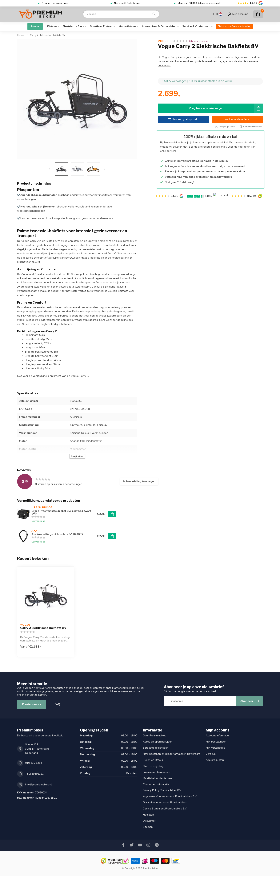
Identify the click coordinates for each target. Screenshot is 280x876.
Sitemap (148, 827)
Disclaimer (149, 821)
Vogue (163, 41)
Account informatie (217, 735)
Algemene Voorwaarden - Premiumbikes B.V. (170, 796)
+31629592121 (34, 774)
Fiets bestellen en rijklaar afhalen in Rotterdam (171, 754)
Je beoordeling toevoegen (139, 481)
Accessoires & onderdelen (159, 26)
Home (35, 26)
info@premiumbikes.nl (38, 784)
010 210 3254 (33, 763)
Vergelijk (211, 754)
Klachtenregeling (153, 766)
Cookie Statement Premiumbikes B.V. (165, 808)
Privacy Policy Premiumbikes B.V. (162, 790)
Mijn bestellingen (216, 741)
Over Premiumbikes (154, 735)
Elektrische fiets (73, 26)
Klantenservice (31, 704)
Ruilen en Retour (153, 760)
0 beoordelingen (198, 41)
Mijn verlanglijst (215, 748)
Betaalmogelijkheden (155, 748)
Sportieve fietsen (101, 26)
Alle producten (215, 760)
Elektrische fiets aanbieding (234, 26)
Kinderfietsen (127, 26)
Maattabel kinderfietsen (157, 778)
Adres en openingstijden (157, 741)
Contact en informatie (156, 784)
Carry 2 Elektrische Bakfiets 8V (47, 35)
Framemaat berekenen (156, 772)
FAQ (57, 704)
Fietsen (52, 26)
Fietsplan (148, 815)
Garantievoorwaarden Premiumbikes (165, 802)
